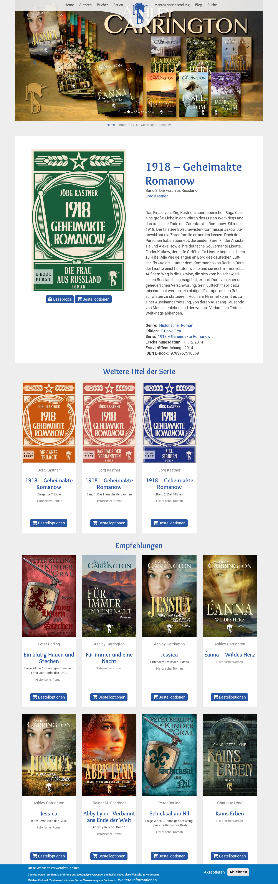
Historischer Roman (176, 325)
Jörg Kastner (157, 196)
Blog (198, 4)
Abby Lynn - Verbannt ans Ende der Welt (109, 816)
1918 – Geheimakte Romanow (184, 336)
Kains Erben (230, 813)
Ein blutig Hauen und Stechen (49, 658)
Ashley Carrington (109, 644)
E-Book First (171, 331)
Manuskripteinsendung (172, 4)
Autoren (85, 4)
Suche (212, 4)
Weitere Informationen (137, 879)
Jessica (169, 654)
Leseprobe (62, 299)
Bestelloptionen (95, 299)
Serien (118, 4)
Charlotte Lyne (229, 803)
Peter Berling (49, 644)
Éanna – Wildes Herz (229, 654)
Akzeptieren (214, 872)
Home (69, 4)
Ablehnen (238, 872)
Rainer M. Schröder (109, 803)
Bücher (102, 4)
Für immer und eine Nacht (109, 658)
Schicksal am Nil (169, 813)
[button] (33, 60)
